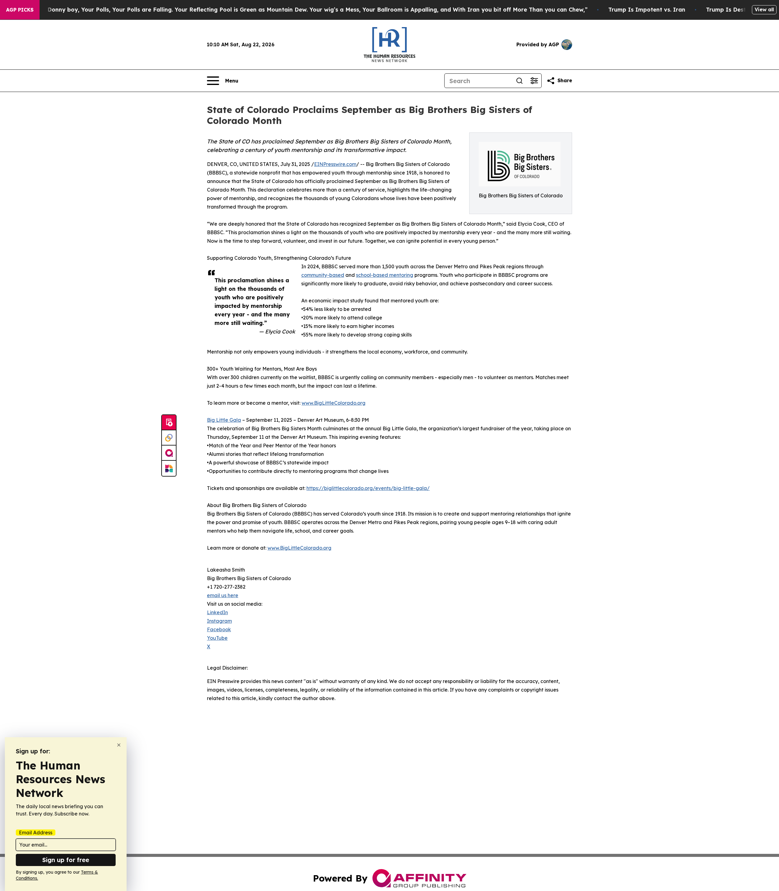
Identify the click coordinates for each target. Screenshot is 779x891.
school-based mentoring (384, 275)
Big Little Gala (224, 420)
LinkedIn (217, 612)
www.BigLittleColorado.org (333, 403)
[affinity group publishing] (169, 453)
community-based (322, 275)
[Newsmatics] (169, 468)
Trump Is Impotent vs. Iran (646, 9)
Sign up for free (65, 860)
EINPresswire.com (335, 164)
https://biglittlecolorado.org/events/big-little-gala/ (368, 488)
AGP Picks (19, 10)
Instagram (219, 621)
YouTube (217, 638)
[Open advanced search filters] (534, 81)
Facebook (219, 629)
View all (764, 9)
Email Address (35, 832)
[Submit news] (169, 422)
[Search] (519, 81)
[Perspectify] (169, 438)
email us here (222, 595)
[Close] (119, 745)
